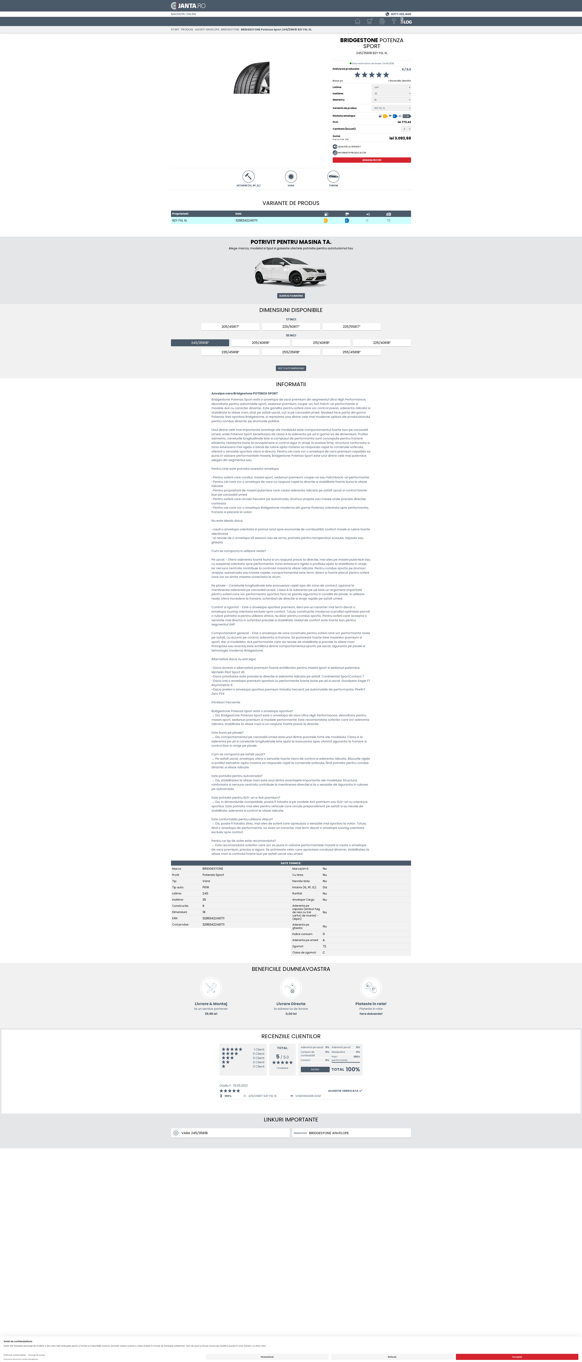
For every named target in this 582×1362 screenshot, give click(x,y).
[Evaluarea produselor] (372, 75)
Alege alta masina (291, 295)
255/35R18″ (291, 352)
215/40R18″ (321, 342)
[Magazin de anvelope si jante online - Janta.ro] (291, 5)
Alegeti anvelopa (207, 29)
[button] (382, 21)
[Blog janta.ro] (406, 21)
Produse (187, 29)
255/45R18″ (352, 352)
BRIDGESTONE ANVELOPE (329, 1133)
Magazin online (183, 14)
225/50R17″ (291, 326)
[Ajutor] (394, 21)
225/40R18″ (382, 342)
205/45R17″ (230, 326)
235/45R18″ (230, 352)
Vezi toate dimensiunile (291, 368)
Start (175, 29)
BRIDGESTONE (230, 29)
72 (388, 220)
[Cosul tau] (370, 21)
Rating (315, 1069)
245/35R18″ (200, 342)
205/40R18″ (261, 342)
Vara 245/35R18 (194, 1133)
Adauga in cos (371, 160)
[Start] (358, 21)
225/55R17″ (351, 326)
